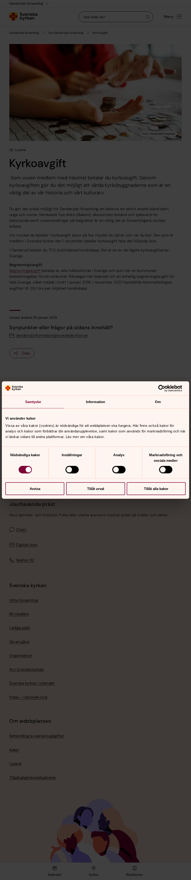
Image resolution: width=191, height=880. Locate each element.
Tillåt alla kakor (156, 489)
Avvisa (35, 489)
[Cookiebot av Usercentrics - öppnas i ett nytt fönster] (165, 388)
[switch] (72, 469)
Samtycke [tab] (33, 402)
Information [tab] (95, 402)
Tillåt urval (95, 489)
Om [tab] (158, 402)
